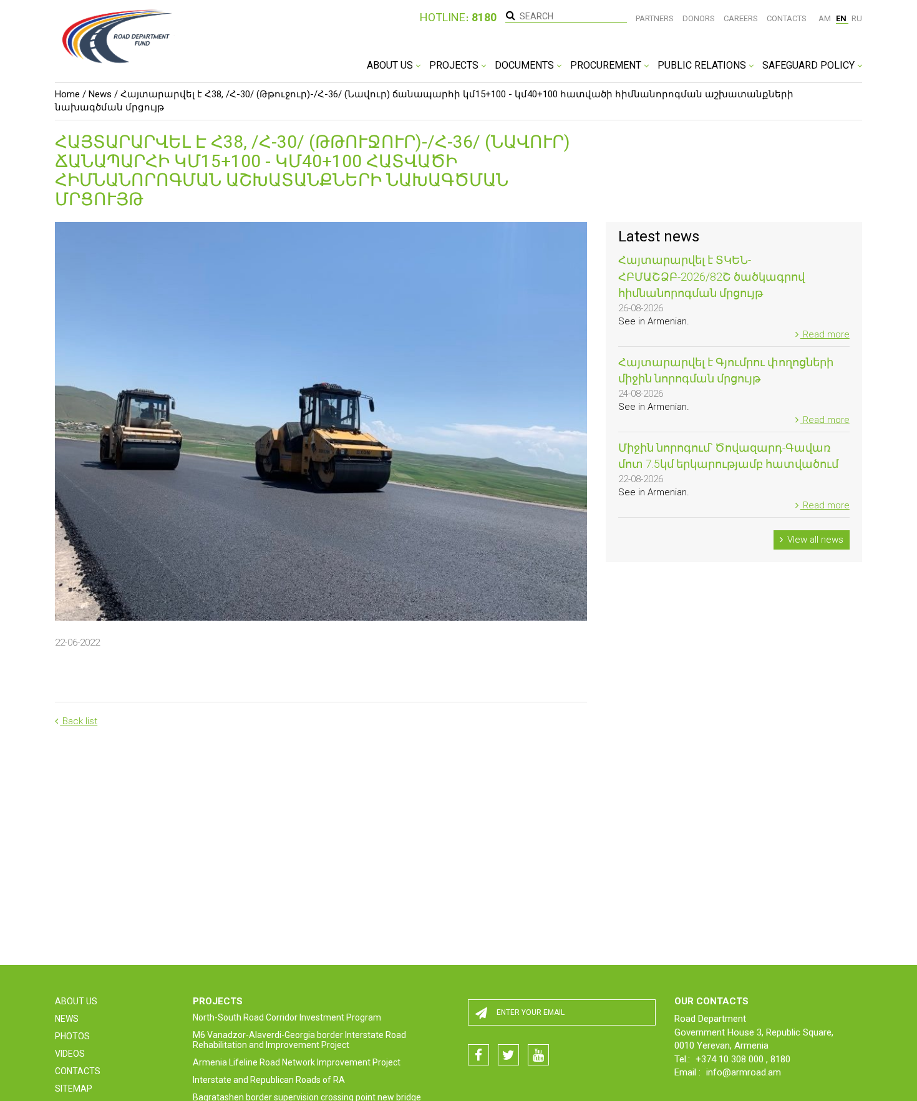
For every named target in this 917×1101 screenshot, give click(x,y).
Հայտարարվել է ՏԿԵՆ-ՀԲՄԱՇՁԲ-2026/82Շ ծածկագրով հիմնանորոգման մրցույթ (711, 276)
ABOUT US (391, 65)
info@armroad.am (743, 1072)
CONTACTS (77, 1071)
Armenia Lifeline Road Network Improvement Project (296, 1062)
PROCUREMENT (607, 65)
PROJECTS (455, 65)
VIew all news (814, 539)
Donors (698, 18)
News (100, 94)
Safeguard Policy (809, 65)
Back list (78, 721)
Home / (70, 94)
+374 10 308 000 (731, 1059)
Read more (825, 334)
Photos (72, 1036)
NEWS (67, 1019)
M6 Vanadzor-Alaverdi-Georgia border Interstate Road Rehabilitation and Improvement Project (299, 1040)
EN (842, 18)
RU (857, 18)
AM (825, 18)
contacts (787, 18)
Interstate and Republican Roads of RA (269, 1080)
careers (741, 18)
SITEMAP (73, 1089)
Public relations (703, 65)
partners (655, 18)
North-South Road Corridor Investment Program (287, 1017)
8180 (780, 1059)
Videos (70, 1054)
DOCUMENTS (525, 65)
